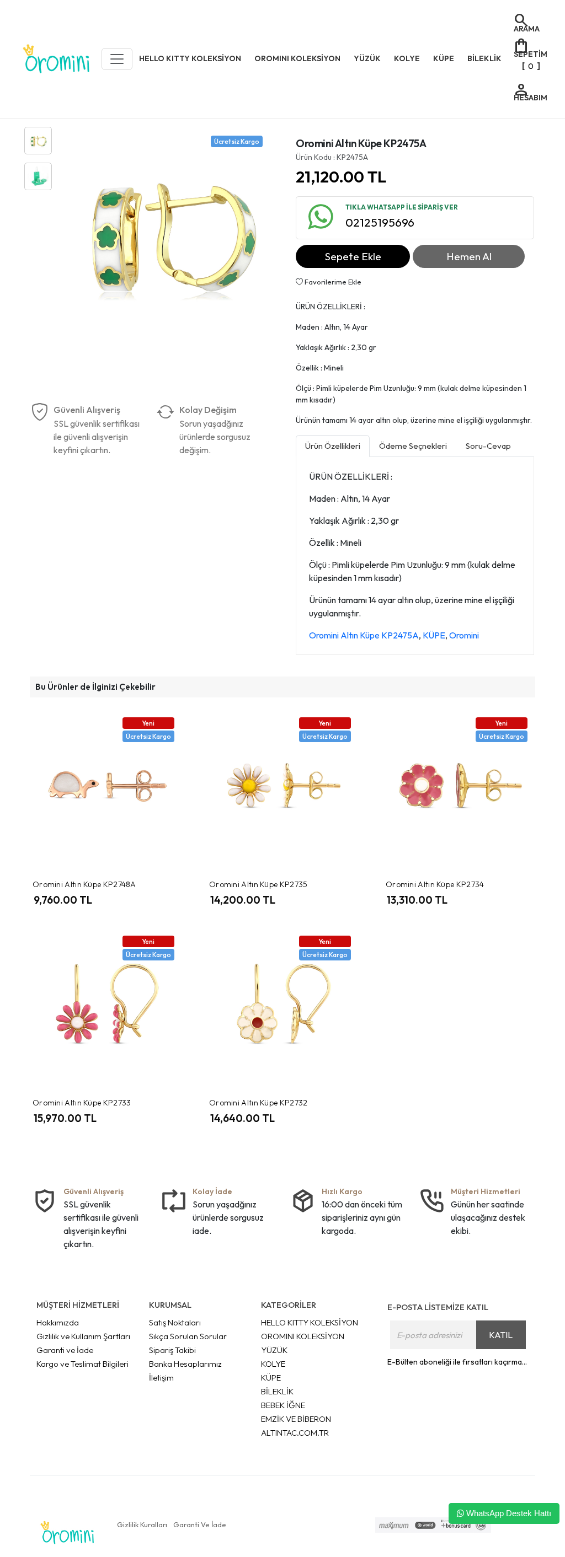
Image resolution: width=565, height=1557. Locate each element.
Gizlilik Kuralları (142, 1524)
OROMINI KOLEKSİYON (302, 1336)
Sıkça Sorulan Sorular (188, 1336)
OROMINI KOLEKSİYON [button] (297, 58)
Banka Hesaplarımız (185, 1364)
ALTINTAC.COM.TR (295, 1432)
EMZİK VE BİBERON (296, 1419)
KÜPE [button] (443, 58)
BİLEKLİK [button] (484, 58)
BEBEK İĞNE (283, 1405)
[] (530, 53)
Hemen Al (469, 256)
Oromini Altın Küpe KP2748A (84, 884)
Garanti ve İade (64, 1350)
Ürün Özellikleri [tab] (332, 446)
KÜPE (434, 635)
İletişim (161, 1377)
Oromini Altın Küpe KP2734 (435, 884)
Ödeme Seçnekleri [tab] (413, 446)
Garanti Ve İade (199, 1524)
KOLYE (273, 1364)
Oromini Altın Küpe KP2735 (258, 884)
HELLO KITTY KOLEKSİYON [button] (190, 58)
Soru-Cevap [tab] (488, 446)
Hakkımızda (57, 1322)
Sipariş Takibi (172, 1350)
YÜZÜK (274, 1350)
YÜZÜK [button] (367, 58)
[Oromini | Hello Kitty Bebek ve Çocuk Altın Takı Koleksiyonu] (56, 59)
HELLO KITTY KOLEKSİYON (309, 1322)
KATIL (501, 1334)
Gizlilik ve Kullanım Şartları (83, 1336)
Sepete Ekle (353, 256)
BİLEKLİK (277, 1391)
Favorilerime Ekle (332, 281)
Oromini (464, 635)
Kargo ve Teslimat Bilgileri (82, 1364)
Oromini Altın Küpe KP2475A (364, 635)
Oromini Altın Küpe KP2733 (82, 1103)
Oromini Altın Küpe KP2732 (258, 1103)
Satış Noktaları (175, 1322)
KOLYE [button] (407, 58)
